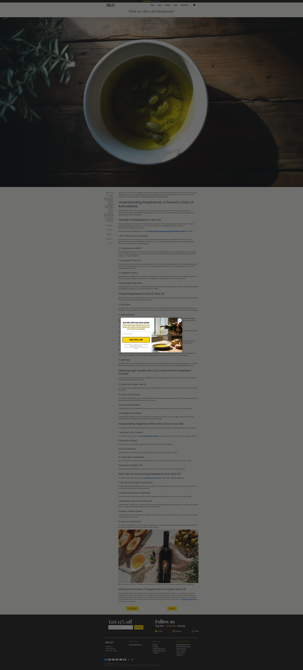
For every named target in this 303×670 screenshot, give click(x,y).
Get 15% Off (136, 339)
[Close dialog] (180, 320)
